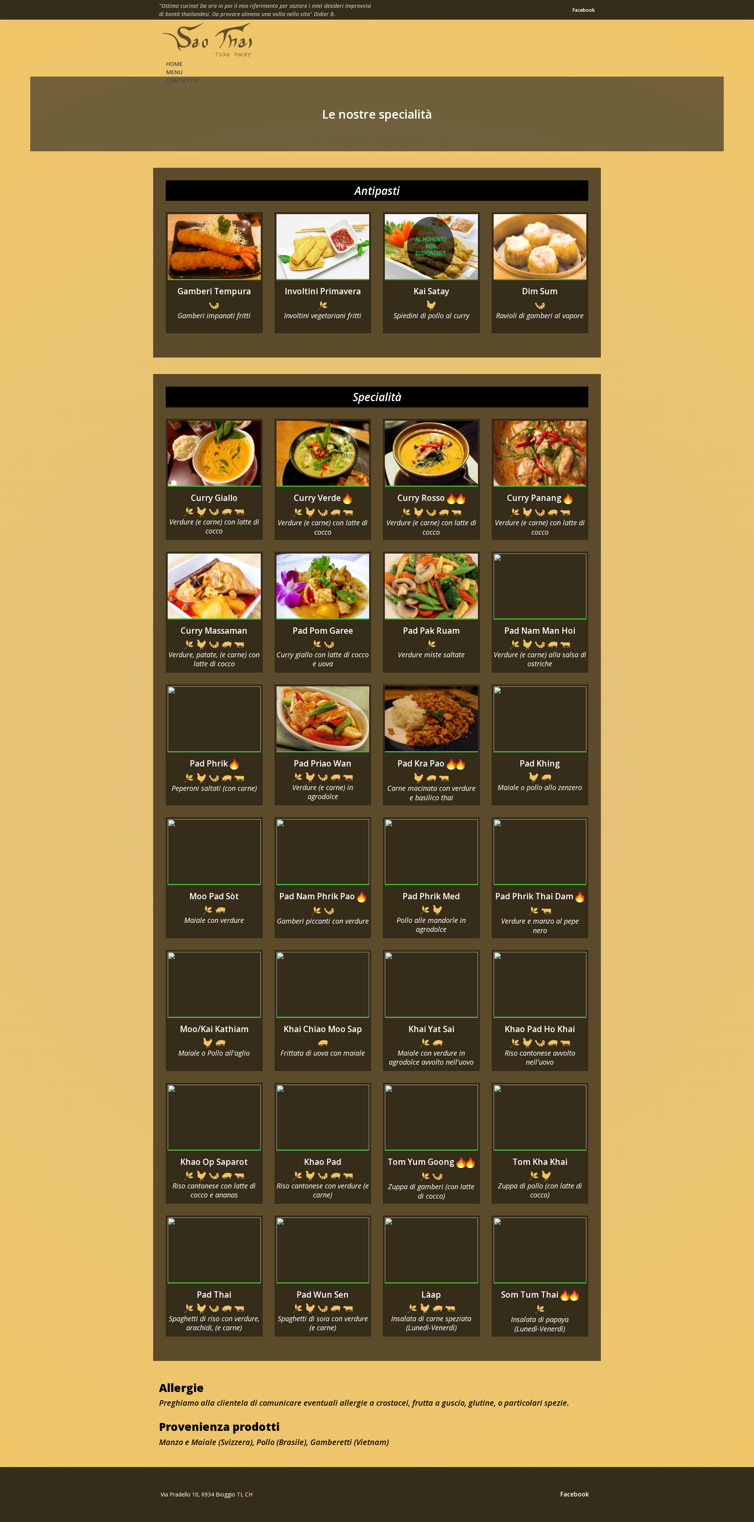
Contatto (182, 80)
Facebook (583, 10)
